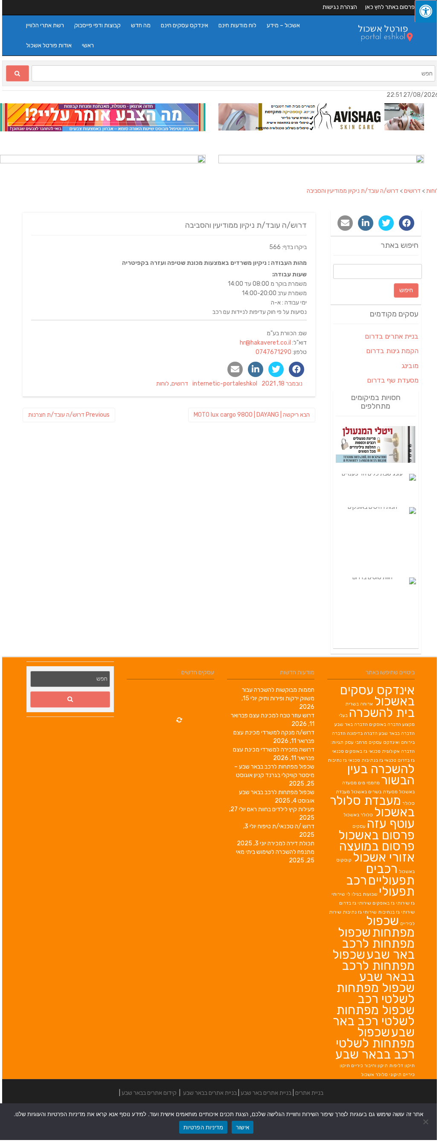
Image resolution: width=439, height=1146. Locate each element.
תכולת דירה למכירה (290, 843)
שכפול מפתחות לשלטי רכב (375, 993)
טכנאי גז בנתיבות (378, 760)
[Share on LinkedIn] (255, 369)
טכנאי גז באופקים (363, 751)
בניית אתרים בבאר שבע (210, 1093)
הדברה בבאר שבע (397, 733)
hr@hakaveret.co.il (265, 342)
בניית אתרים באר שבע (266, 1093)
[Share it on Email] (235, 369)
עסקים (359, 826)
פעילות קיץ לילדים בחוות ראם (280, 809)
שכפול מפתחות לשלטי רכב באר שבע (374, 1021)
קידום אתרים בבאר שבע (149, 1093)
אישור (242, 1127)
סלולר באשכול (358, 815)
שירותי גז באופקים (391, 903)
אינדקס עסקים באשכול (377, 695)
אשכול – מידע (283, 25)
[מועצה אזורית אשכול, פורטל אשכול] (381, 48)
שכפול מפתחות (390, 927)
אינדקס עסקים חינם (184, 25)
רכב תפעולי (380, 886)
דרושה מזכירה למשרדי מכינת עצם (273, 749)
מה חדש (141, 25)
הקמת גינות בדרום (392, 351)
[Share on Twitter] (276, 369)
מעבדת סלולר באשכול (372, 806)
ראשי (88, 45)
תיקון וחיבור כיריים (369, 1065)
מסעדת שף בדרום (393, 380)
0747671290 (273, 352)
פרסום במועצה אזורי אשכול (377, 852)
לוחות (162, 383)
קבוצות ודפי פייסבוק (97, 25)
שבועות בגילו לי (362, 894)
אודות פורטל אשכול (49, 45)
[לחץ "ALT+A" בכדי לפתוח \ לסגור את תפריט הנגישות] (426, 11)
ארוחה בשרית (359, 704)
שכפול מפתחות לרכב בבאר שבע (276, 792)
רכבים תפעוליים (390, 875)
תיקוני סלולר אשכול (381, 1074)
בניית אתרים (309, 1093)
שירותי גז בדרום (355, 903)
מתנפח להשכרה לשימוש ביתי (280, 852)
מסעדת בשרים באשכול (374, 792)
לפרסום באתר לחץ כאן (391, 7)
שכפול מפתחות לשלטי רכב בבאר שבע (375, 1043)
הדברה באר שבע (351, 724)
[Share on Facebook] (296, 369)
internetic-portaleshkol (224, 383)
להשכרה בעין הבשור (381, 774)
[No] (426, 1121)
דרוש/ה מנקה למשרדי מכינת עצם (273, 732)
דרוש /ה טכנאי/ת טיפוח (286, 826)
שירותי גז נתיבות (360, 912)
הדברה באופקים (385, 724)
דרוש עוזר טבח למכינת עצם (281, 715)
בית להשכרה (382, 712)
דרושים (180, 383)
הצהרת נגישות (340, 7)
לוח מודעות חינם (237, 25)
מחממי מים (369, 783)
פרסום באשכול (376, 835)
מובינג (410, 366)
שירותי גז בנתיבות (396, 912)
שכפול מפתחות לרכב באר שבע (376, 943)
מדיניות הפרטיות (203, 1127)
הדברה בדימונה (362, 733)
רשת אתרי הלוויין (45, 25)
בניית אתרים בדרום (392, 336)
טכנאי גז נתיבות (344, 760)
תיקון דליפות (402, 1065)
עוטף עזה (391, 823)
